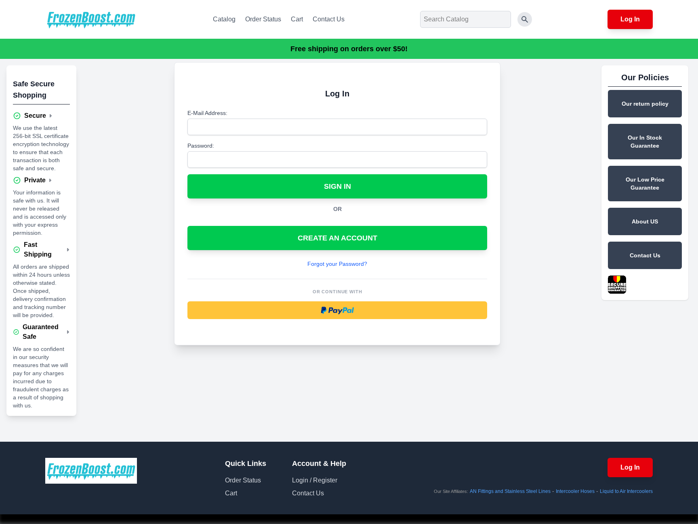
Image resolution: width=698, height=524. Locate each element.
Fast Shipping (38, 249)
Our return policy (645, 103)
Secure (35, 115)
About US (645, 221)
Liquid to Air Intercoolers (626, 491)
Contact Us (329, 19)
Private (35, 180)
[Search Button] (524, 19)
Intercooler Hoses (575, 491)
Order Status (263, 19)
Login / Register (314, 480)
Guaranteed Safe (41, 332)
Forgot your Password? (337, 264)
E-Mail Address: (207, 113)
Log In (630, 19)
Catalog (224, 19)
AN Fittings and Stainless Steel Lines (510, 491)
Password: (200, 145)
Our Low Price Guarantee (645, 183)
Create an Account (337, 238)
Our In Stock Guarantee (645, 141)
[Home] (91, 19)
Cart (297, 19)
